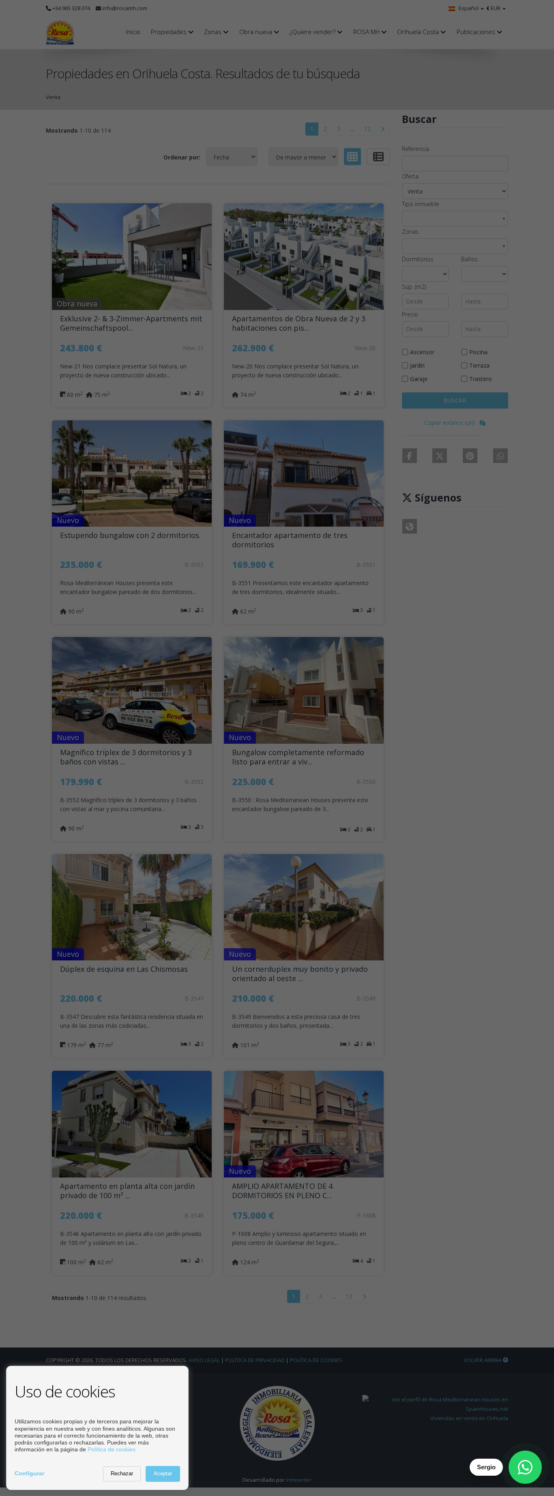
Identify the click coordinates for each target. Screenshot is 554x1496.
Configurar (29, 1473)
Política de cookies (111, 1449)
